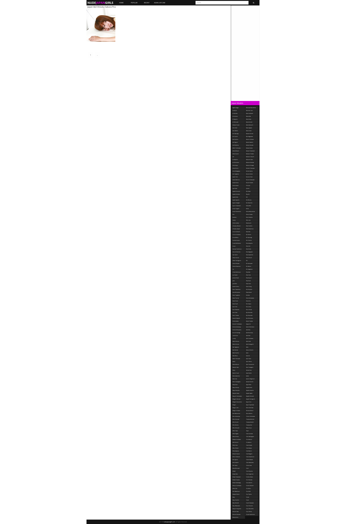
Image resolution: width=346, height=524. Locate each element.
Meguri (234, 404)
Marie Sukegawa (236, 381)
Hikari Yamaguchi (237, 260)
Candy (234, 220)
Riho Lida (248, 220)
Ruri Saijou (248, 303)
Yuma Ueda (249, 465)
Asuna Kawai (236, 185)
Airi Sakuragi (236, 133)
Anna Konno (235, 168)
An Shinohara (236, 162)
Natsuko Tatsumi (250, 156)
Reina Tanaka (249, 214)
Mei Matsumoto (236, 413)
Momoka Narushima (251, 107)
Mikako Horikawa (237, 439)
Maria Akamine (236, 376)
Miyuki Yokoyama (237, 508)
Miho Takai (235, 430)
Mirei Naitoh (236, 462)
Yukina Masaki (249, 459)
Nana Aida (248, 116)
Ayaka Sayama (236, 200)
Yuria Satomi (249, 482)
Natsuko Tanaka (250, 153)
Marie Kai (235, 378)
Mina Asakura (236, 451)
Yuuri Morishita (249, 508)
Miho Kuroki (235, 422)
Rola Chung (248, 286)
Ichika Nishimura (237, 272)
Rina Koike (248, 249)
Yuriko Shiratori (250, 485)
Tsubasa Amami (250, 422)
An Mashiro (235, 159)
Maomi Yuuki (236, 373)
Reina (247, 208)
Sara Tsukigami (249, 367)
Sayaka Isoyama (250, 390)
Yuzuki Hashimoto (250, 514)
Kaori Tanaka (236, 315)
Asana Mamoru (236, 179)
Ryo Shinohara (249, 318)
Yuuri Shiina (249, 511)
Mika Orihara (236, 436)
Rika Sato (248, 231)
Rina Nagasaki (249, 252)
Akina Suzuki (236, 153)
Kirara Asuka (236, 321)
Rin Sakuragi (249, 237)
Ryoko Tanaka (249, 321)
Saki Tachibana (249, 338)
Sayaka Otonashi (250, 396)
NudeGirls (100, 3)
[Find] (254, 3)
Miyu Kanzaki (236, 503)
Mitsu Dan (235, 488)
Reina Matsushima (250, 211)
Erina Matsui (235, 237)
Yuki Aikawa (249, 448)
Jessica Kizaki (236, 277)
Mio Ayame (235, 459)
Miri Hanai (235, 465)
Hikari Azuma (236, 257)
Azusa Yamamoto (237, 211)
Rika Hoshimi (249, 226)
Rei (247, 197)
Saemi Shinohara (250, 327)
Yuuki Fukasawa (250, 503)
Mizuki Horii (235, 517)
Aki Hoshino (235, 139)
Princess (248, 185)
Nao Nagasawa (249, 136)
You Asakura (249, 439)
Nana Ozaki (248, 130)
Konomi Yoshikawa (237, 324)
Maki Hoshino (236, 353)
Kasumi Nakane (236, 318)
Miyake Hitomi (236, 494)
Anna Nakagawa (236, 171)
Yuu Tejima (249, 494)
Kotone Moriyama (237, 329)
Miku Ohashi (236, 448)
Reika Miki (248, 205)
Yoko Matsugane (250, 436)
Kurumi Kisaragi (236, 332)
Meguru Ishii (236, 407)
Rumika (248, 295)
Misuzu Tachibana (237, 485)
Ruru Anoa (248, 306)
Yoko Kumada (249, 433)
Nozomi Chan (249, 177)
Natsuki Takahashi (250, 151)
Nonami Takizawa (250, 168)
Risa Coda (248, 275)
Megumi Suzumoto (237, 402)
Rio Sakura (248, 266)
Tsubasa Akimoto (250, 419)
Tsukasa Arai (249, 425)
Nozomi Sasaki (249, 182)
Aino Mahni (235, 130)
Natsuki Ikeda (249, 148)
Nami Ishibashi (249, 113)
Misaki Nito (235, 474)
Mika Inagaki (235, 433)
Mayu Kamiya (236, 387)
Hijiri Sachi (235, 254)
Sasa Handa (248, 373)
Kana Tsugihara (236, 295)
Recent (147, 3)
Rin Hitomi (248, 234)
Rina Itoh (248, 246)
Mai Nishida (235, 350)
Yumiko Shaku (249, 477)
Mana (234, 361)
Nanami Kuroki (249, 133)
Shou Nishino (249, 413)
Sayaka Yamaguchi (250, 399)
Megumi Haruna (236, 399)
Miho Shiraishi (236, 428)
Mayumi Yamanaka (237, 396)
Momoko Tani (249, 110)
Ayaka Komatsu (236, 194)
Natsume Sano (249, 159)
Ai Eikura (235, 110)
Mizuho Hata (236, 511)
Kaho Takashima (236, 289)
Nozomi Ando (249, 174)
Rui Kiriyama (249, 289)
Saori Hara (248, 358)
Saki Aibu (248, 329)
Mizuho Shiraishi (236, 514)
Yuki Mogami (249, 453)
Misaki (234, 471)
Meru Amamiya (236, 416)
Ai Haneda (235, 113)
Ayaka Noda (235, 197)
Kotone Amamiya (237, 327)
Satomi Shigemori (250, 378)
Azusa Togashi (236, 208)
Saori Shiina (249, 361)
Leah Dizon (235, 335)
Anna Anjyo (235, 165)
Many (234, 370)
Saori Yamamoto (250, 364)
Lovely (234, 338)
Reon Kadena (249, 217)
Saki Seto (248, 335)
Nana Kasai (248, 119)
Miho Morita (235, 425)
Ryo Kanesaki (249, 312)
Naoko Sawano (249, 142)
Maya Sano (235, 384)
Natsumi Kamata (250, 162)
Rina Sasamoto (249, 254)
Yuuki (247, 500)
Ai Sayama (235, 119)
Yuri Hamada (249, 479)
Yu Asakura (248, 442)
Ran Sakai (248, 191)
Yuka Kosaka (249, 445)
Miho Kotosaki (236, 419)
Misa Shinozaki (236, 468)
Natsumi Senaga (250, 165)
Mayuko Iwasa (236, 393)
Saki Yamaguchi (250, 344)
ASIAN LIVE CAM (159, 3)
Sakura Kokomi (249, 350)
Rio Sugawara (249, 269)
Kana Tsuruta (236, 298)
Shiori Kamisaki (249, 407)
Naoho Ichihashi (250, 139)
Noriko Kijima (249, 171)
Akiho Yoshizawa (237, 148)
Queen (247, 188)
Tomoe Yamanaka (250, 416)
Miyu (234, 497)
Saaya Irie (248, 324)
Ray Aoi (248, 194)
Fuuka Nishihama (237, 243)
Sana (247, 353)
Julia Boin (235, 283)
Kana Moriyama (236, 292)
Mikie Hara (235, 445)
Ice (233, 269)
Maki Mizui (235, 355)
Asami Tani (235, 177)
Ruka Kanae (249, 292)
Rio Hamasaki (249, 263)
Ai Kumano (235, 116)
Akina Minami (236, 151)
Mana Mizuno (236, 364)
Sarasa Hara (249, 370)
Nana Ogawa (249, 127)
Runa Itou (248, 301)
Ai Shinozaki (235, 122)
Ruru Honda (249, 309)
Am (233, 156)
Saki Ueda (248, 341)
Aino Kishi (235, 127)
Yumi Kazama (249, 471)
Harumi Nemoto (236, 252)
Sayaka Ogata (249, 393)
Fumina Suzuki (236, 240)
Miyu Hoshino (236, 500)
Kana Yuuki (235, 303)
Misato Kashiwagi (237, 482)
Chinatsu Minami (237, 226)
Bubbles (234, 217)
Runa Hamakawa (250, 298)
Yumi (247, 468)
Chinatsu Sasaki (236, 228)
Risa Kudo (248, 280)
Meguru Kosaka (236, 410)
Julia (234, 280)
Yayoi (247, 430)
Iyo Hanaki (235, 275)
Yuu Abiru (248, 488)
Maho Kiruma (236, 344)
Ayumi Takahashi (237, 205)
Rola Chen (248, 283)
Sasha (247, 376)
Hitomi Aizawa (236, 263)
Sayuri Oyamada (250, 404)
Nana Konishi (249, 122)
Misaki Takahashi (237, 477)
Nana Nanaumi (249, 125)
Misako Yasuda (236, 479)
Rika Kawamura (249, 228)
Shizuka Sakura (249, 410)
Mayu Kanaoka (236, 390)
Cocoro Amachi (236, 231)
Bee (233, 214)
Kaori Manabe (236, 309)
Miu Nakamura (236, 491)
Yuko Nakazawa (250, 462)
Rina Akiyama (249, 243)
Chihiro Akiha (236, 223)
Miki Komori (235, 442)
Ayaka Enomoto (236, 191)
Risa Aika (248, 272)
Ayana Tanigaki (236, 202)
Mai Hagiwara (236, 347)
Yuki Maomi (249, 451)
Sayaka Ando (249, 387)
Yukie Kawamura (250, 456)
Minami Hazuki (236, 453)
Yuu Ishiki (248, 491)
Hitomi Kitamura (236, 266)
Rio (247, 260)
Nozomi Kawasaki (250, 179)
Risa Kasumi (249, 277)
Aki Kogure (235, 142)
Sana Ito (248, 355)
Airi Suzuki (235, 136)
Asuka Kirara (236, 182)
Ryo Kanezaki (249, 315)
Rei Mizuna (248, 200)
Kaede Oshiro (236, 286)
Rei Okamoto (249, 202)
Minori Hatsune (236, 456)
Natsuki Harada (249, 145)
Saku (247, 347)
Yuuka (247, 497)
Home (121, 3)
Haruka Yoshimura (237, 249)
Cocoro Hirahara (236, 234)
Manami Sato (236, 367)
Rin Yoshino (249, 240)
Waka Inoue (249, 428)
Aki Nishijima (236, 145)
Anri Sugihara (236, 174)
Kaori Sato (235, 312)
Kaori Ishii (235, 306)
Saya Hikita (248, 384)
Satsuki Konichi (249, 381)
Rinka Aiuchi (249, 257)
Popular (134, 3)
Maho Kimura (236, 341)
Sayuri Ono (248, 402)
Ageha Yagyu (236, 107)
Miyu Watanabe (236, 505)
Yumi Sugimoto (249, 474)
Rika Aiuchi (248, 223)
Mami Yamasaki (236, 358)
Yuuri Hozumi (249, 505)
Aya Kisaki (235, 188)
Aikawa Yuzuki (236, 125)
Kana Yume (235, 301)
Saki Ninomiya (249, 332)
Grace (234, 246)
